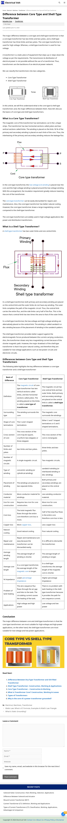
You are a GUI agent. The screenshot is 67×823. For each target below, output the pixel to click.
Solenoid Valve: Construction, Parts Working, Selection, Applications (28, 793)
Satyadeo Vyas (7, 21)
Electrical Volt (12, 2)
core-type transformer (15, 201)
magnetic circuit (26, 385)
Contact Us (31, 820)
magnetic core (23, 571)
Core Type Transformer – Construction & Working (29, 689)
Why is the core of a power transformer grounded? (30, 698)
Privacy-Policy (50, 820)
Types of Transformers (17, 695)
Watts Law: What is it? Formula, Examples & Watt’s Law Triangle (31, 708)
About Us (39, 820)
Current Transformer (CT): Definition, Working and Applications (26, 804)
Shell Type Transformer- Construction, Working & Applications (35, 686)
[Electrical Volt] (2, 2)
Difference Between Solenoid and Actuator (19, 796)
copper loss (26, 525)
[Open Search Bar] (59, 2)
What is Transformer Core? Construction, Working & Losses (33, 692)
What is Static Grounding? (15, 711)
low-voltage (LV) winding (39, 185)
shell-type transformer (13, 231)
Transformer (22, 10)
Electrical (9, 10)
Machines (15, 10)
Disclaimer (60, 820)
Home (4, 10)
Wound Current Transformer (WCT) (16, 800)
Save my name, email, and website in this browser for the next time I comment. (32, 768)
